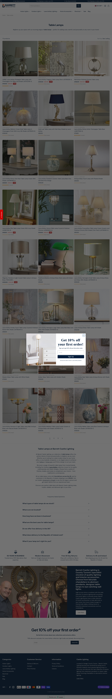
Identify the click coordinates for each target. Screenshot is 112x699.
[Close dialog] (83, 335)
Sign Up (71, 357)
